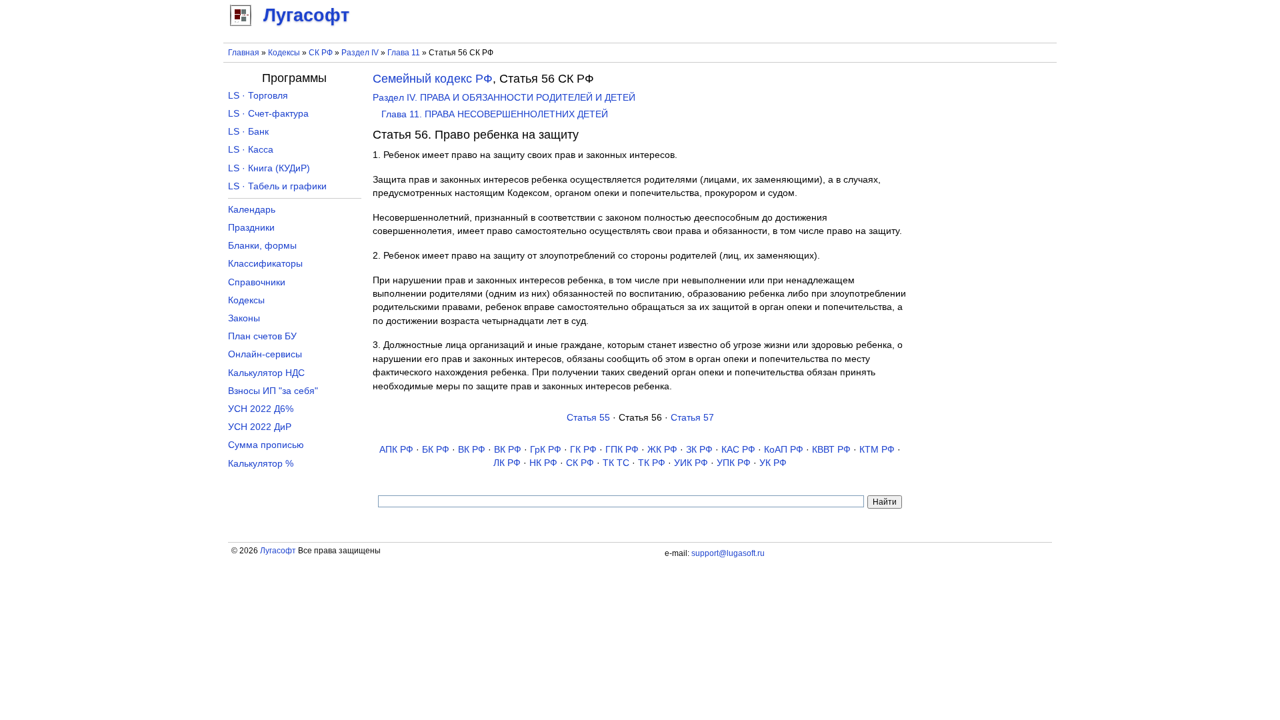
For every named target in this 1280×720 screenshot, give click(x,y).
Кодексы (284, 52)
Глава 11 (403, 52)
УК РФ (773, 463)
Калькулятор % (260, 464)
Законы (244, 318)
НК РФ (543, 463)
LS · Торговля (258, 96)
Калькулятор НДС (266, 373)
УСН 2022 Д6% (260, 409)
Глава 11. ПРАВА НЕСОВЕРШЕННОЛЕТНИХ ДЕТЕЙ (494, 114)
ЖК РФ (662, 450)
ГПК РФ (622, 450)
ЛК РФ (507, 463)
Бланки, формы (262, 246)
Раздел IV (360, 52)
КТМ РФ (877, 450)
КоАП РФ (783, 450)
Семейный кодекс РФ (433, 78)
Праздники (251, 228)
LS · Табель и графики (277, 186)
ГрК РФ (545, 450)
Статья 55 (588, 418)
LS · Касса (250, 150)
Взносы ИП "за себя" (273, 391)
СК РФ (321, 52)
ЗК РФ (699, 450)
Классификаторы (265, 264)
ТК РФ (651, 463)
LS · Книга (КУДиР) (269, 168)
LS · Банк (248, 132)
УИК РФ (691, 463)
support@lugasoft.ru (728, 553)
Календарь (251, 210)
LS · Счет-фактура (268, 114)
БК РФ (435, 450)
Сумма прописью (266, 445)
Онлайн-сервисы (265, 354)
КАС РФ (738, 450)
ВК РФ (471, 450)
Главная (243, 52)
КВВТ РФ (831, 450)
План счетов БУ (262, 336)
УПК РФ (734, 463)
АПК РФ (396, 450)
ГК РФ (583, 450)
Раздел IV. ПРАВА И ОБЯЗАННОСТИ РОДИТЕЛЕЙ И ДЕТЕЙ (504, 98)
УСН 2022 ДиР (259, 427)
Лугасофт (278, 550)
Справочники (256, 282)
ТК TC (616, 463)
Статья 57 (692, 418)
